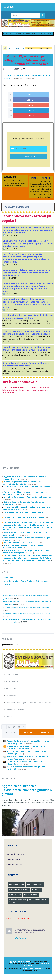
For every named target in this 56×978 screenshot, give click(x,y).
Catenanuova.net (13, 968)
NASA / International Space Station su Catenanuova (25, 581)
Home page (8, 577)
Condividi (31, 99)
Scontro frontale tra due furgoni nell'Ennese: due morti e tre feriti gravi (26, 364)
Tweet (31, 94)
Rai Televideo (12, 681)
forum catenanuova (15, 854)
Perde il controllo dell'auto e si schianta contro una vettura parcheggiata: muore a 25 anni (27, 348)
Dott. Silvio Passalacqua (35, 969)
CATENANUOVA (12, 674)
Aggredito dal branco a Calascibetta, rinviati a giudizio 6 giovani (27, 790)
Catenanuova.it (13, 859)
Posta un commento (16, 207)
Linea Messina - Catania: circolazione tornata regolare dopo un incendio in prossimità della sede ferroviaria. (26, 273)
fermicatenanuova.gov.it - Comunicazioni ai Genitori (28, 702)
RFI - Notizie (11, 688)
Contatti (6, 584)
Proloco (9, 716)
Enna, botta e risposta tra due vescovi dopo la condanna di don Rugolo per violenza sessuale (26, 332)
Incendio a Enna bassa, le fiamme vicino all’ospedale (26, 607)
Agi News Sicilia (12, 695)
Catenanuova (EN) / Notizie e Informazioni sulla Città (27, 962)
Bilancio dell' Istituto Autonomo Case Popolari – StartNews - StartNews (15, 183)
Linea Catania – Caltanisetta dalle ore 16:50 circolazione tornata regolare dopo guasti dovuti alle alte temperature (28, 243)
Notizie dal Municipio (15, 709)
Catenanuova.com (14, 864)
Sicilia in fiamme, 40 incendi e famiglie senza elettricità (26, 613)
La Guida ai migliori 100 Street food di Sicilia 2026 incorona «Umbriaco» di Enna (28, 316)
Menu (10, 7)
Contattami (20, 938)
